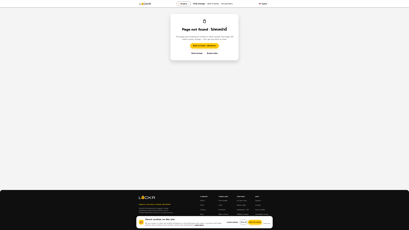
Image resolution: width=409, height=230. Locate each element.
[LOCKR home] (145, 3)
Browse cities (212, 53)
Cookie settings (232, 222)
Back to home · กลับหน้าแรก (204, 46)
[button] (183, 3)
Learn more (199, 225)
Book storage (197, 53)
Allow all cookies (255, 222)
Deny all (243, 222)
